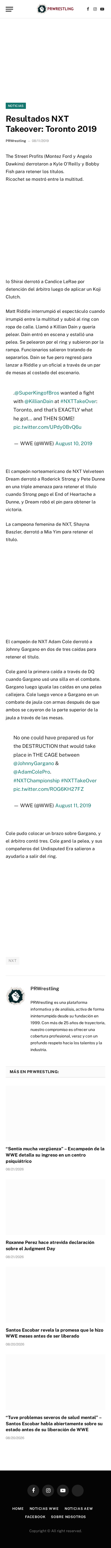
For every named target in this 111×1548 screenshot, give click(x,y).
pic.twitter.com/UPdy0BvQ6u (47, 427)
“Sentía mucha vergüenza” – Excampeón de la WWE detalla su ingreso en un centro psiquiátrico (55, 1155)
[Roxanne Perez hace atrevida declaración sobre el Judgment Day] (55, 1207)
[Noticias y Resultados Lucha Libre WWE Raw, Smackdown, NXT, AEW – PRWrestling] (55, 9)
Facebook (35, 1517)
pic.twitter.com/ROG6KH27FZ (48, 789)
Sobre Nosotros (68, 1517)
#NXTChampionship (36, 780)
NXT (13, 961)
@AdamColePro (31, 772)
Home (18, 1509)
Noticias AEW (79, 1509)
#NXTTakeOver (78, 401)
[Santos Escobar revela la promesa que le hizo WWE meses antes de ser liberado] (55, 1295)
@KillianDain (38, 401)
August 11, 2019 (73, 805)
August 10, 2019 (73, 443)
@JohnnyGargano (33, 763)
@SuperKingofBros (37, 393)
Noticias (16, 105)
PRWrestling (16, 141)
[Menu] (9, 9)
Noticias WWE (44, 1509)
